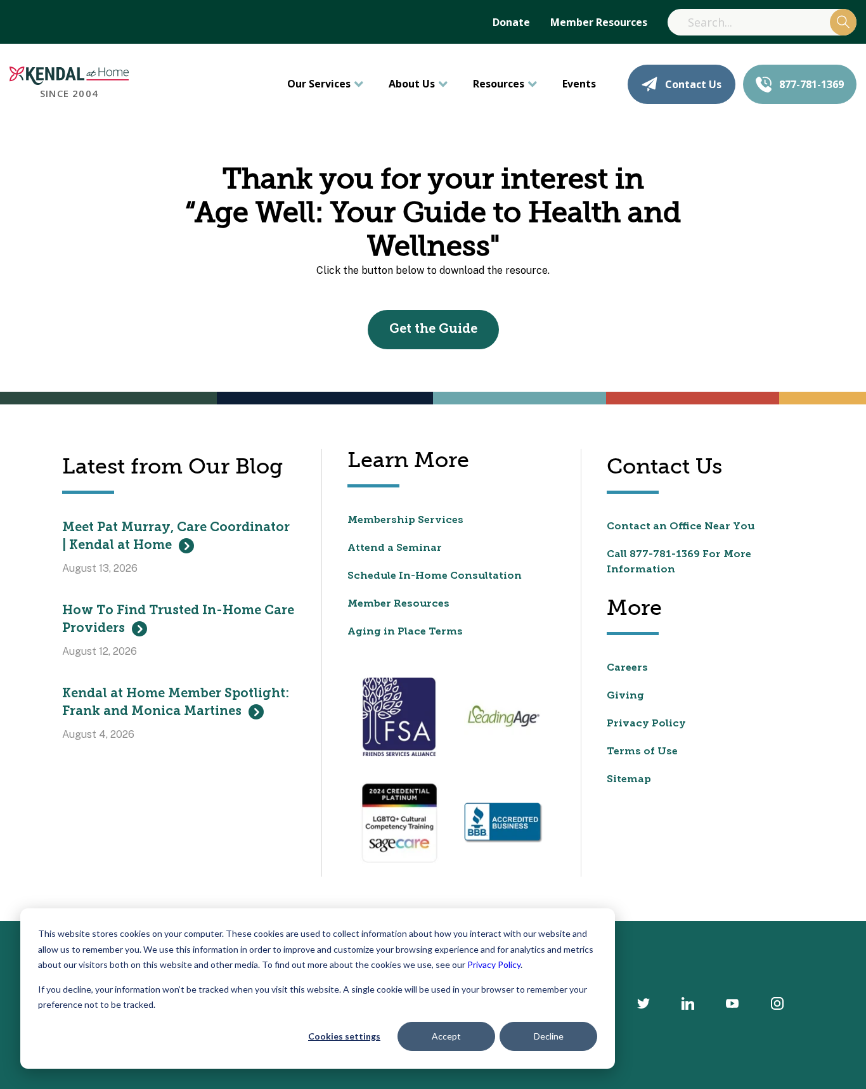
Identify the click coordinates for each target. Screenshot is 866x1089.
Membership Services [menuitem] (405, 520)
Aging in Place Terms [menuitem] (405, 632)
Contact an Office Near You (680, 527)
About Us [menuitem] (412, 84)
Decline (549, 1036)
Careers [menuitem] (627, 668)
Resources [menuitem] (498, 84)
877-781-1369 (811, 84)
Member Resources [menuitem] (598, 22)
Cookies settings (344, 1036)
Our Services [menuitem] (319, 84)
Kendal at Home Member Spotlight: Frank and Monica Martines (175, 703)
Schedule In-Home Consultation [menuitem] (434, 576)
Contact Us (693, 84)
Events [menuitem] (579, 84)
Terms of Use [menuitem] (642, 752)
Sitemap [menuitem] (629, 780)
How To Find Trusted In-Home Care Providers (178, 620)
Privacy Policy (493, 964)
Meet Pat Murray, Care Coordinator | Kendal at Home (176, 537)
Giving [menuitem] (625, 696)
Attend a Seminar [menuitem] (394, 548)
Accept (446, 1036)
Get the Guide (433, 329)
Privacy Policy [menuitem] (646, 724)
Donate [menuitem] (511, 22)
